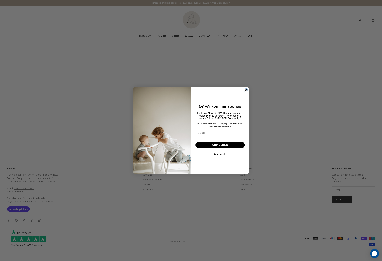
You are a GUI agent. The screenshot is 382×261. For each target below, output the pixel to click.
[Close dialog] (246, 90)
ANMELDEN (220, 145)
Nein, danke (220, 154)
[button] (374, 253)
